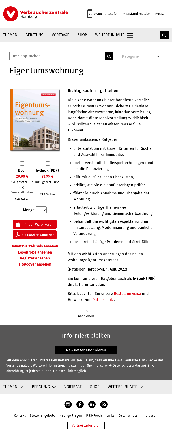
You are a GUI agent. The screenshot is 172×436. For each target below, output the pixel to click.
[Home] (35, 14)
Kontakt (20, 416)
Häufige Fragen (70, 416)
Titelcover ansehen (34, 264)
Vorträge (60, 35)
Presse (160, 14)
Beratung (34, 35)
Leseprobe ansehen (35, 252)
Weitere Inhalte (110, 35)
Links (110, 416)
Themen (10, 35)
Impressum (149, 416)
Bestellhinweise (127, 293)
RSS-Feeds (94, 416)
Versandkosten (22, 192)
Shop (82, 35)
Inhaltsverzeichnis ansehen (35, 246)
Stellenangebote (42, 416)
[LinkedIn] (92, 404)
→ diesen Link (62, 371)
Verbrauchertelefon (104, 14)
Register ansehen (35, 258)
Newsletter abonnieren (86, 350)
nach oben (86, 316)
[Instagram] (68, 404)
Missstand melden (137, 14)
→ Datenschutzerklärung (127, 365)
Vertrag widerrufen (86, 425)
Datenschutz (103, 299)
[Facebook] (80, 404)
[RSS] (104, 404)
